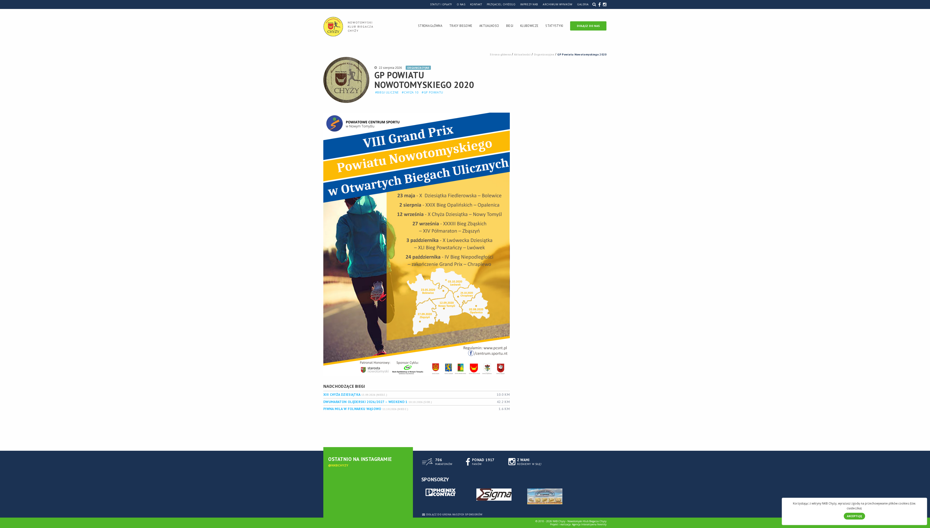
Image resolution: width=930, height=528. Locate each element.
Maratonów (443, 462)
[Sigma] (494, 495)
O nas (461, 4)
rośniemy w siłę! (529, 462)
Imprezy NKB (529, 4)
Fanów (483, 462)
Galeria (583, 4)
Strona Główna (430, 26)
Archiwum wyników (557, 4)
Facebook (599, 4)
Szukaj (594, 4)
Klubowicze (529, 26)
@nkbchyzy (338, 465)
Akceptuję (854, 516)
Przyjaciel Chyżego (501, 4)
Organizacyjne (418, 68)
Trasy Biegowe (460, 26)
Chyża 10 (411, 92)
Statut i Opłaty (441, 4)
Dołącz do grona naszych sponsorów (454, 514)
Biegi (509, 26)
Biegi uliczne (388, 92)
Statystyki (554, 26)
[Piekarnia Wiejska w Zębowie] (545, 496)
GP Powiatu (433, 92)
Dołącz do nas (588, 26)
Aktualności (489, 26)
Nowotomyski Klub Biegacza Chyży (360, 26)
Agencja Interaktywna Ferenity (589, 524)
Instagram (604, 4)
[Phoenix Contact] (443, 493)
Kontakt (476, 4)
